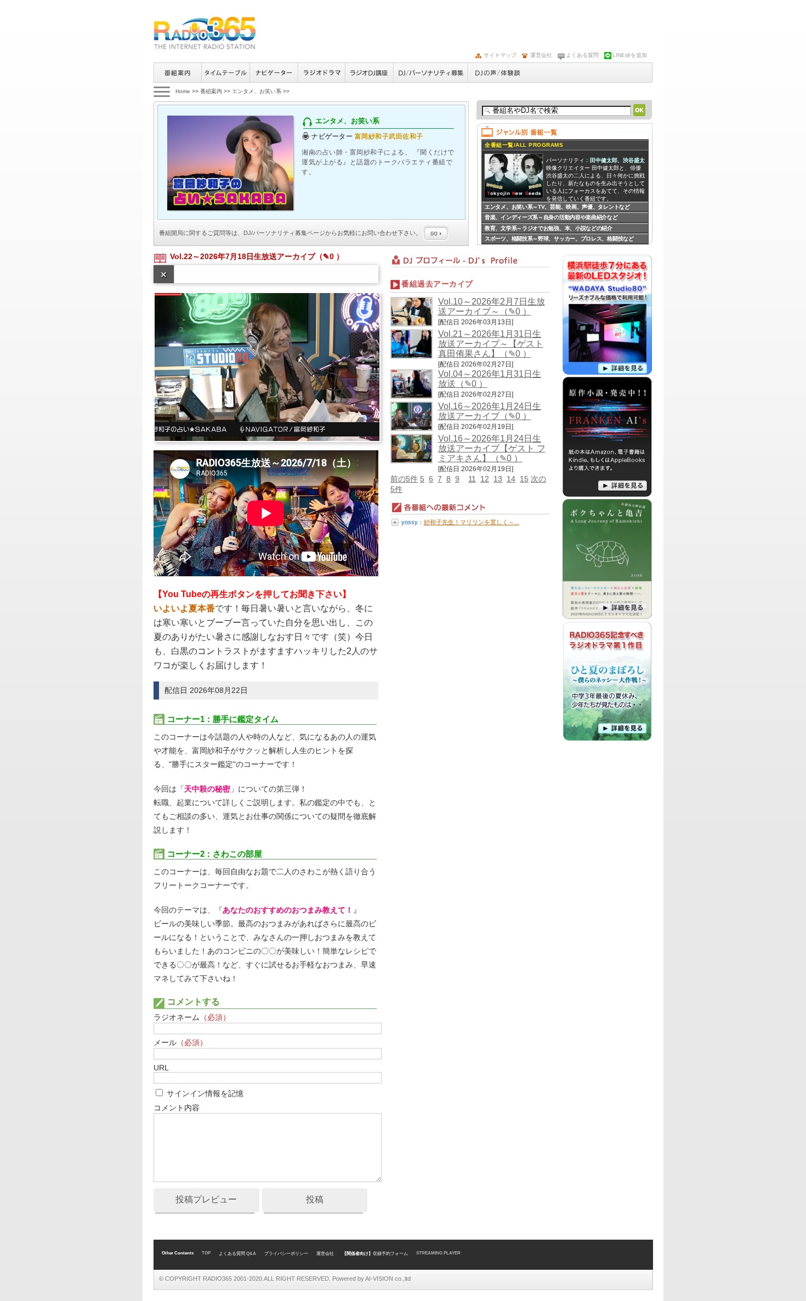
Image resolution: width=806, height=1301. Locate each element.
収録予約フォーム (390, 1253)
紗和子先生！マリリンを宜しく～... (471, 522)
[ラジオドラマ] (607, 739)
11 (472, 478)
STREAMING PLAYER (438, 1253)
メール (180, 1042)
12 (484, 478)
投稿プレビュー (206, 1199)
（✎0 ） (329, 256)
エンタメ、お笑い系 (256, 91)
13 (497, 478)
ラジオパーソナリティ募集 (430, 72)
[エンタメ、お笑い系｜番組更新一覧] (205, 32)
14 (511, 478)
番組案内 (177, 72)
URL (161, 1067)
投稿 (314, 1199)
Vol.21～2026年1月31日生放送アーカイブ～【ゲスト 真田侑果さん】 (490, 343)
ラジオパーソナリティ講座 (369, 72)
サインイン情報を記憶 (205, 1093)
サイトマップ (500, 55)
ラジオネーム (192, 1017)
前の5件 (404, 478)
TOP (206, 1253)
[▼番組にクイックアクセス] (161, 91)
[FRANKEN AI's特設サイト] (607, 494)
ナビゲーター (273, 72)
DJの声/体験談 (498, 72)
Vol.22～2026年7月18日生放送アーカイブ (242, 256)
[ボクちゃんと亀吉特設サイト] (607, 617)
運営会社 (541, 55)
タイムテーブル (225, 72)
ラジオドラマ (321, 72)
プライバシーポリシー (286, 1253)
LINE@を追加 (629, 55)
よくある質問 (582, 55)
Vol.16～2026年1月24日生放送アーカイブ (489, 411)
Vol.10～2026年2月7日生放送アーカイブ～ (491, 306)
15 (524, 478)
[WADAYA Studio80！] (607, 372)
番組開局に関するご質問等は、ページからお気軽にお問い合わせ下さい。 (291, 233)
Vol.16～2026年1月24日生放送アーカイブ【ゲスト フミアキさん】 (492, 448)
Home (182, 91)
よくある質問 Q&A (237, 1253)
